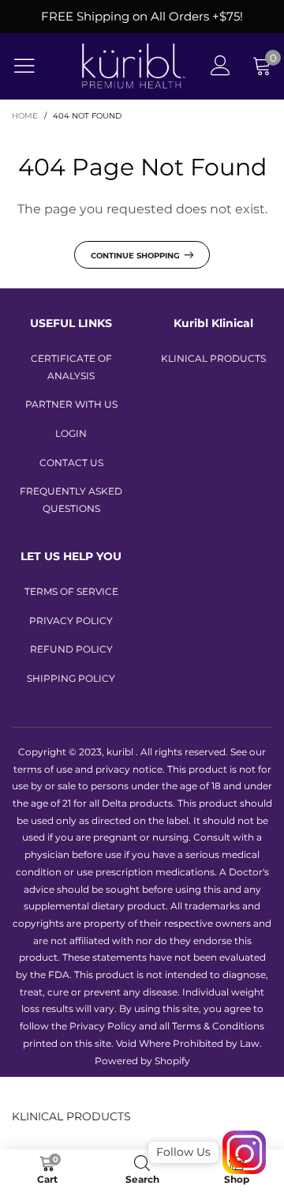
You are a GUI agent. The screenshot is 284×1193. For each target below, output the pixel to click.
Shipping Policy (71, 678)
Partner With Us (71, 404)
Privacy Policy (71, 621)
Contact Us (71, 463)
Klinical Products (213, 358)
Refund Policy (71, 649)
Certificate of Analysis (71, 367)
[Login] (220, 66)
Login (71, 433)
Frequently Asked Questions (71, 499)
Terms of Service (71, 591)
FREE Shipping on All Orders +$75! (142, 16)
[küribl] (133, 65)
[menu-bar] (34, 65)
